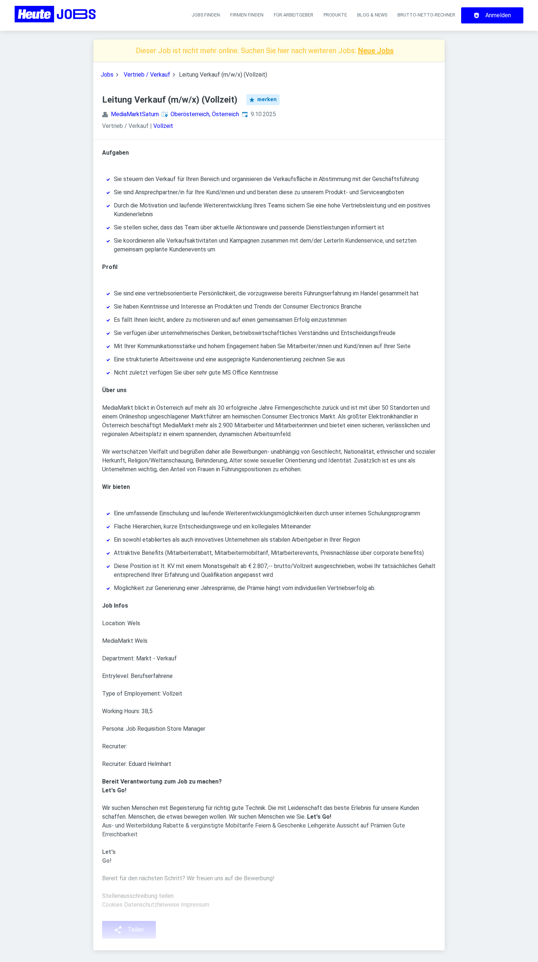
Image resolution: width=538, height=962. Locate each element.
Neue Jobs (376, 50)
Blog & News (372, 15)
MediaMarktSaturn (135, 114)
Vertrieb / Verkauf (147, 74)
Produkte (335, 15)
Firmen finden (247, 15)
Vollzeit (163, 125)
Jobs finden (205, 15)
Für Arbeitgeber (293, 15)
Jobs (107, 74)
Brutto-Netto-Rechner (426, 15)
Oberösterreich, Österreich (205, 114)
